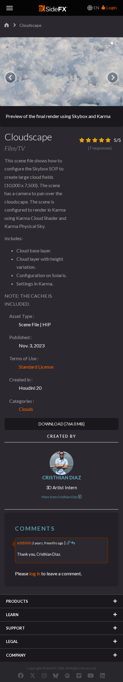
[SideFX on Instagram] (44, 675)
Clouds (26, 409)
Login (111, 7)
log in (34, 573)
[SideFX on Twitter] (33, 675)
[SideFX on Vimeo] (78, 675)
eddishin (24, 542)
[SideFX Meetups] (67, 675)
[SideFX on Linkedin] (102, 675)
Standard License (36, 366)
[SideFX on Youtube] (90, 675)
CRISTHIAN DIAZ (61, 477)
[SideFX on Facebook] (21, 675)
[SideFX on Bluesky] (56, 675)
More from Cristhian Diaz (59, 497)
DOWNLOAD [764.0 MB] (61, 423)
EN (96, 7)
